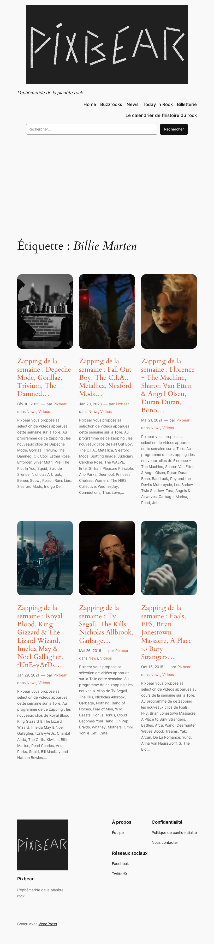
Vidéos (44, 411)
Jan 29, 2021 (28, 675)
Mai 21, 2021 (151, 420)
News (31, 411)
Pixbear (60, 404)
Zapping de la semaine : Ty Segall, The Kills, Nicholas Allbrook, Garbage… (106, 624)
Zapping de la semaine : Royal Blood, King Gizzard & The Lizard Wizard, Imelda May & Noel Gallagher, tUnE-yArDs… (40, 636)
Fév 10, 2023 (28, 404)
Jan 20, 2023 (90, 404)
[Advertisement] (107, 181)
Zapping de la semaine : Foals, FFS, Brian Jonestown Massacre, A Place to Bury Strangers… (166, 632)
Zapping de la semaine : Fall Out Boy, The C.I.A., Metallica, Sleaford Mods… (105, 377)
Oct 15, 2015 (152, 666)
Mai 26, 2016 (90, 650)
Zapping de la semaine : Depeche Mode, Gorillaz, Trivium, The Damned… (44, 377)
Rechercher (174, 129)
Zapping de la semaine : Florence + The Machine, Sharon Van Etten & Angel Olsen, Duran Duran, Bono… (168, 385)
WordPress (48, 924)
